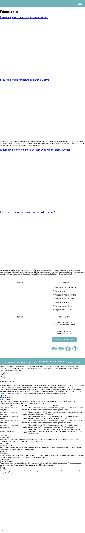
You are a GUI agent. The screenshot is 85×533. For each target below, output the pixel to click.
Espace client (6, 521)
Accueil (3, 481)
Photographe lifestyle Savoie (62, 309)
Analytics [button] (3, 451)
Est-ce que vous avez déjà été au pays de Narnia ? (27, 211)
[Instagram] (54, 348)
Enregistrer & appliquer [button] (8, 473)
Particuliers (6, 491)
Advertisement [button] (5, 459)
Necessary (6, 397)
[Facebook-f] (68, 348)
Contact (4, 501)
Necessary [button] (4, 395)
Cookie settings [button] (6, 370)
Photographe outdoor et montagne (64, 287)
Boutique (4, 516)
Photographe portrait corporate (63, 298)
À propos (4, 506)
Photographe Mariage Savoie (62, 306)
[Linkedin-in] (75, 348)
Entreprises (5, 486)
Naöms (78, 362)
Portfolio (4, 496)
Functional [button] (3, 435)
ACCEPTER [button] (17, 370)
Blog (2, 511)
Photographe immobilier (61, 302)
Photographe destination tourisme (64, 295)
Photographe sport (59, 291)
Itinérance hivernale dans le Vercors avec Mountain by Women (35, 149)
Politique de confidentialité (57, 361)
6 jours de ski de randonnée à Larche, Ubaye (24, 79)
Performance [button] (4, 443)
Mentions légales (44, 361)
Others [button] (2, 467)
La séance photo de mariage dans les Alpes (24, 17)
